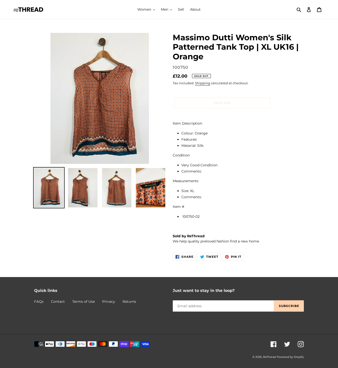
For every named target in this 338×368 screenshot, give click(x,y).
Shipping (202, 83)
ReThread (269, 357)
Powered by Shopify (290, 357)
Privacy (108, 301)
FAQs (39, 301)
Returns (129, 301)
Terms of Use (83, 301)
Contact (58, 301)
